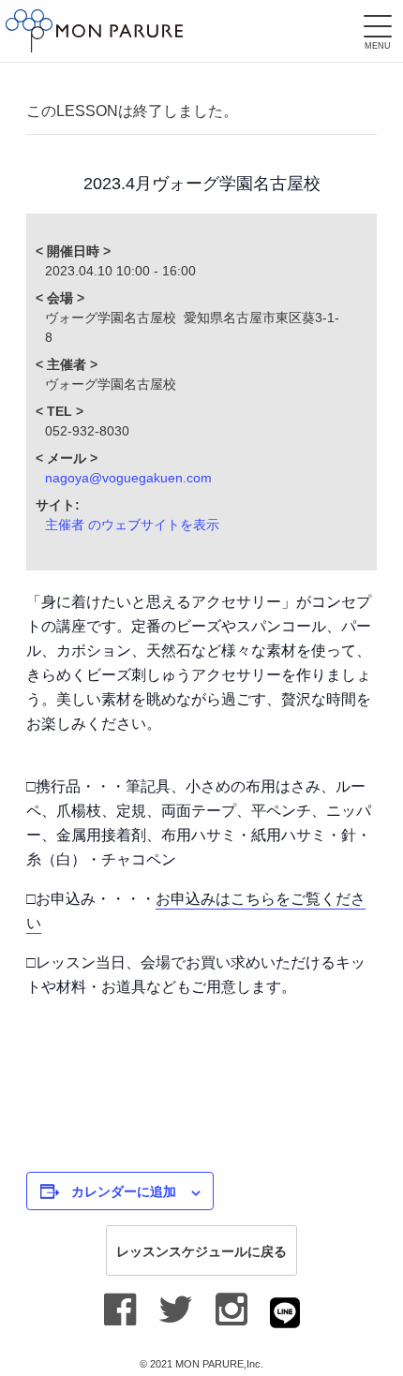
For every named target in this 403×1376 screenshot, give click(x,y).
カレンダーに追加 (123, 1190)
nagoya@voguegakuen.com (128, 477)
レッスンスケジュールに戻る (201, 1250)
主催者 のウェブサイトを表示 (132, 524)
